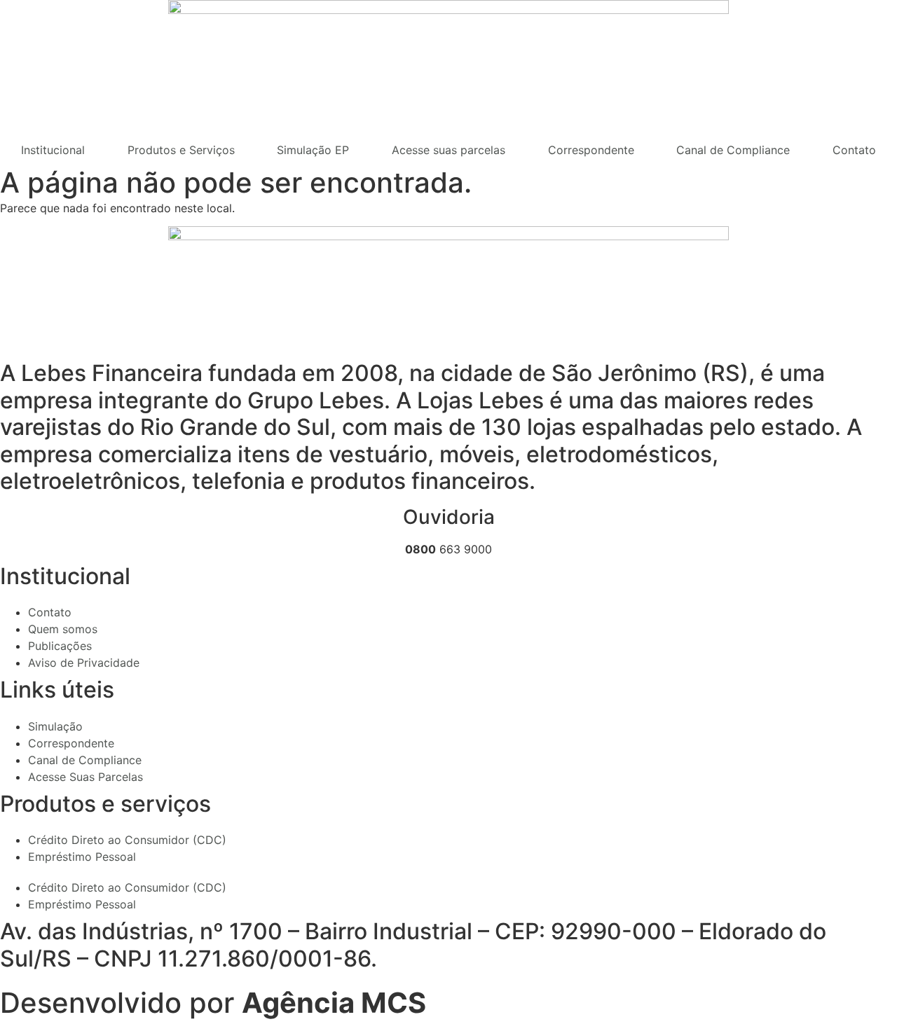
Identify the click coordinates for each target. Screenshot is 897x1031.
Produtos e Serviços (181, 150)
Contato (854, 150)
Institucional (53, 150)
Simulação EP (313, 150)
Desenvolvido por (213, 1002)
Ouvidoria (449, 517)
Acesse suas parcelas (448, 150)
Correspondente (591, 150)
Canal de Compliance (733, 150)
